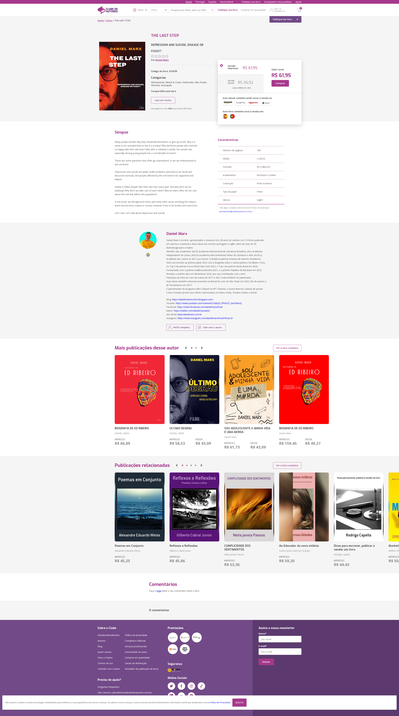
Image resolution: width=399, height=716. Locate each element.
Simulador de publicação (142, 668)
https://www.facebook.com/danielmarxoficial (199, 306)
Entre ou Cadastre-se (279, 10)
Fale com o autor (212, 327)
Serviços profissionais (136, 646)
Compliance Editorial (135, 640)
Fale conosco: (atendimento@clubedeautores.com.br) (125, 692)
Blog (100, 646)
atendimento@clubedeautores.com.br (235, 211)
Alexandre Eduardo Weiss (127, 550)
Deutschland (226, 1)
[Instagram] (191, 686)
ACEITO (239, 702)
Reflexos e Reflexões (184, 546)
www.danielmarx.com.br (190, 314)
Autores (102, 640)
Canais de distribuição (136, 663)
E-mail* (263, 646)
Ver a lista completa (287, 347)
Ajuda (298, 1)
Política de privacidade (136, 635)
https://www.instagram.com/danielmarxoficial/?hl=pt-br (205, 318)
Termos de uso (105, 663)
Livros (109, 20)
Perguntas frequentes (108, 686)
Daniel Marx (162, 59)
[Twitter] (171, 686)
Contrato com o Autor (109, 668)
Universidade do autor (136, 651)
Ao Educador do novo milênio (299, 546)
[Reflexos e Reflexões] (194, 506)
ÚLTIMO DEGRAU (181, 428)
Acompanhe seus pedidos (278, 1)
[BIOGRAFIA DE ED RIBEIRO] (139, 389)
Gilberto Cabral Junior (180, 550)
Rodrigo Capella (342, 554)
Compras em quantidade (253, 9)
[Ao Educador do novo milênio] (304, 506)
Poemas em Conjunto (129, 546)
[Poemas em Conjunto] (139, 506)
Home (101, 20)
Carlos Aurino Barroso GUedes (294, 550)
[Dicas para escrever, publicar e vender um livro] (359, 506)
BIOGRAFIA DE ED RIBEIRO (132, 428)
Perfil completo (181, 327)
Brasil (189, 1)
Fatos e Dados (105, 657)
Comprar (280, 83)
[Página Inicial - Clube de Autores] (108, 10)
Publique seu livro (251, 1)
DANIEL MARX (122, 433)
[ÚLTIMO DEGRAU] (194, 389)
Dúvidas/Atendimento (109, 635)
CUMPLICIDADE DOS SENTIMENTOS (237, 547)
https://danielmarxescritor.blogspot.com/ (192, 299)
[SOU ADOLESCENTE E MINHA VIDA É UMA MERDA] (249, 389)
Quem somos (104, 651)
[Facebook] (181, 686)
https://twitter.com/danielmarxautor (192, 310)
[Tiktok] (201, 686)
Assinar (266, 661)
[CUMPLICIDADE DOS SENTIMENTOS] (249, 506)
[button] (186, 348)
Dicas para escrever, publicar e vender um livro (354, 547)
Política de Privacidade (220, 702)
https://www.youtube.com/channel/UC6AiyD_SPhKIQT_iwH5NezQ (209, 303)
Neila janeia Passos (234, 554)
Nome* (263, 633)
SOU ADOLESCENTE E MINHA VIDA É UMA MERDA (247, 430)
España (212, 1)
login (159, 590)
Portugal (200, 1)
